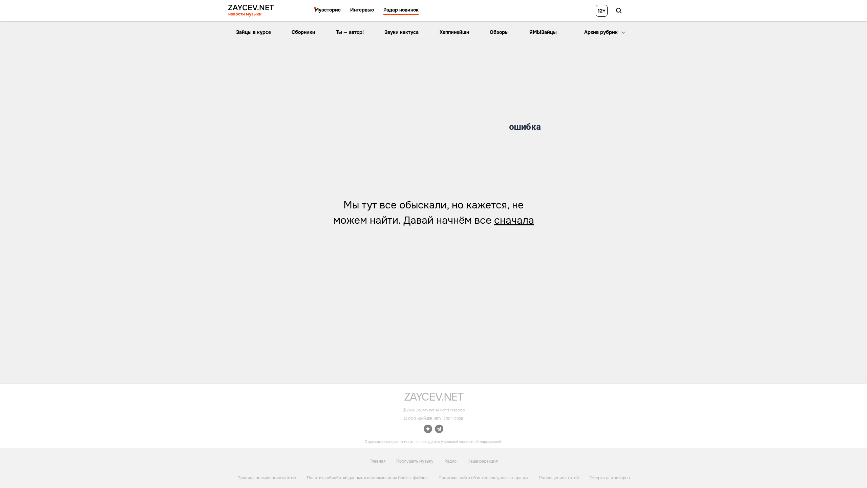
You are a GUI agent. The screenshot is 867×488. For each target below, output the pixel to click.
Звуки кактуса (401, 32)
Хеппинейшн (454, 32)
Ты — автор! (350, 32)
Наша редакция (482, 461)
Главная (377, 461)
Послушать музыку (415, 461)
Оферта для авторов (610, 478)
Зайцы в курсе (253, 32)
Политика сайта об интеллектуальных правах (483, 478)
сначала (514, 220)
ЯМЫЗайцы (543, 32)
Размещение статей (559, 478)
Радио (450, 461)
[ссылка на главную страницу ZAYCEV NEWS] (251, 11)
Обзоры (499, 32)
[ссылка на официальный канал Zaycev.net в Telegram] (439, 430)
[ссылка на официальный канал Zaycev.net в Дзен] (428, 430)
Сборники (303, 32)
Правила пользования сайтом (266, 478)
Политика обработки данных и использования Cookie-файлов (367, 478)
